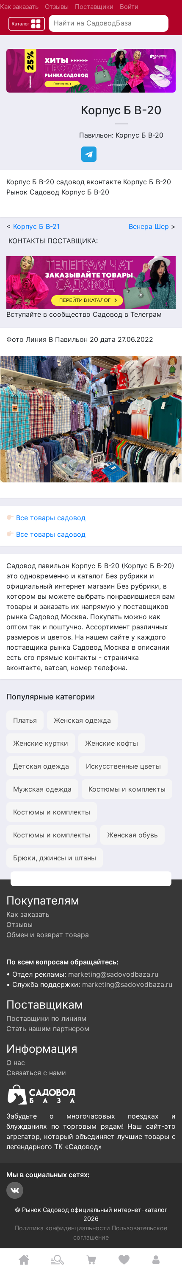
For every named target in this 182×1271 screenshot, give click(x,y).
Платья (25, 720)
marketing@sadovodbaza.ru (113, 974)
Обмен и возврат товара (47, 934)
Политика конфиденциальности (62, 1228)
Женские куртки (40, 743)
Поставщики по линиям (46, 1018)
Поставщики (94, 6)
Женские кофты (111, 743)
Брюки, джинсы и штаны (54, 858)
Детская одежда (41, 766)
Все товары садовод (49, 517)
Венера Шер (149, 226)
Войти (129, 6)
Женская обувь (132, 835)
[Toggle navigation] (27, 23)
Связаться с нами (36, 1072)
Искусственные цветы (123, 766)
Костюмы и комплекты (126, 789)
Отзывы (57, 6)
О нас (15, 1062)
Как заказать (19, 6)
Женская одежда (82, 720)
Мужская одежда (42, 789)
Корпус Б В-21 (36, 226)
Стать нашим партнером (47, 1028)
